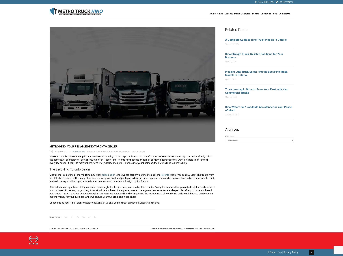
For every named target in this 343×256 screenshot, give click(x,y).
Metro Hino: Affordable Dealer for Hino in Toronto (74, 229)
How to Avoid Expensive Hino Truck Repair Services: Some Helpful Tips (182, 229)
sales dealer (108, 174)
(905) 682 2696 (266, 2)
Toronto (165, 174)
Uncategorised (78, 152)
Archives (229, 136)
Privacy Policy (290, 252)
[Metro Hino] (76, 15)
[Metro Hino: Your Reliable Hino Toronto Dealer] (132, 84)
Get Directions (285, 2)
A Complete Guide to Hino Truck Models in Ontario (256, 39)
